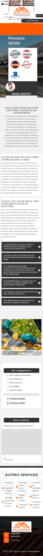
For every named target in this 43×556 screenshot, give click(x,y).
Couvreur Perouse (36, 496)
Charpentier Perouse (23, 506)
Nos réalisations (32, 21)
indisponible (17, 398)
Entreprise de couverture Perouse (36, 487)
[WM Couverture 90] (21, 10)
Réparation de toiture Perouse (37, 504)
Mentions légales (34, 551)
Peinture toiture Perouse (22, 497)
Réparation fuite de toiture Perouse (23, 487)
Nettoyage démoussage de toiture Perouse (9, 502)
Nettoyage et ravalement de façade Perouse (9, 488)
